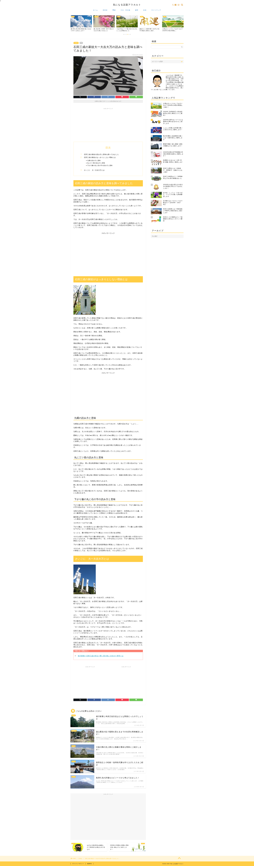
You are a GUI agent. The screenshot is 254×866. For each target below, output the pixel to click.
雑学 (136, 10)
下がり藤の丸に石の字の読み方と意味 (100, 165)
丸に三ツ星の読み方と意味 (96, 163)
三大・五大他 (125, 10)
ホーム (95, 10)
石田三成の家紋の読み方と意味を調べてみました (101, 154)
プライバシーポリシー (78, 863)
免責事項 (89, 863)
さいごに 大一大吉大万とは (94, 170)
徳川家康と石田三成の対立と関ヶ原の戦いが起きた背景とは (100, 656)
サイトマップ (156, 10)
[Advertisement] (108, 122)
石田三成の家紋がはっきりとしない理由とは (100, 157)
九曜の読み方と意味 (94, 160)
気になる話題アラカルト (127, 4)
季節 (114, 10)
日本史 (105, 10)
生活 (144, 10)
